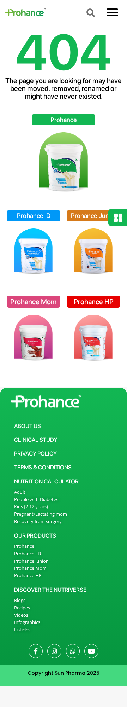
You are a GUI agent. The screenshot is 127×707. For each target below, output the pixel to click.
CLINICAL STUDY (35, 439)
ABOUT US (27, 426)
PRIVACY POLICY (35, 453)
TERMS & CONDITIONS (43, 467)
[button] (112, 12)
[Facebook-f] (36, 651)
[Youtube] (91, 651)
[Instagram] (54, 651)
